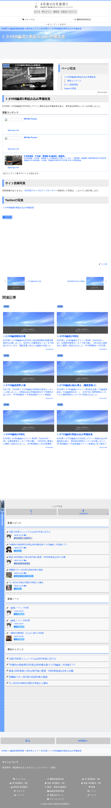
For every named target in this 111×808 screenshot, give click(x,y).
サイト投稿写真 (71, 84)
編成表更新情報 (56, 791)
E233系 (8, 217)
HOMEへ (83, 740)
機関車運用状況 (56, 779)
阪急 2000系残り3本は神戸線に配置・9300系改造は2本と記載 (41, 671)
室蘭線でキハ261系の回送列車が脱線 (28, 677)
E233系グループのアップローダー (40, 190)
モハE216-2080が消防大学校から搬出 (28, 683)
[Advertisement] (55, 50)
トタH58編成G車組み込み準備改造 (80, 77)
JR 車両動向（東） (93, 779)
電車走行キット (56, 795)
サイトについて (56, 799)
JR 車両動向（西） (20, 783)
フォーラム (20, 779)
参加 (57, 12)
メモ (38, 12)
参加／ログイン (70, 12)
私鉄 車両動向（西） (92, 783)
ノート (92, 791)
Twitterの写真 (70, 88)
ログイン (48, 12)
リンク (92, 795)
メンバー (20, 795)
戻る (27, 740)
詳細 (53, 767)
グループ (20, 791)
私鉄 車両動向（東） (56, 783)
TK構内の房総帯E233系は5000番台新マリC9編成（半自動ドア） (43, 665)
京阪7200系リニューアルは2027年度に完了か (32, 658)
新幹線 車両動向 (20, 787)
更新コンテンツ (74, 81)
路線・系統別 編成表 (56, 787)
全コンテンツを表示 (56, 24)
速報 (92, 787)
